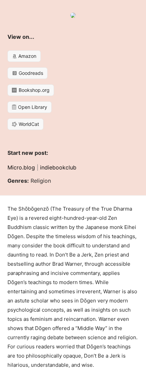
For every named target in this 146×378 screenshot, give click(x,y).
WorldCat (28, 124)
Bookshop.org (33, 90)
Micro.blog (21, 167)
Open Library (32, 107)
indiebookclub (58, 167)
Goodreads (30, 73)
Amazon (26, 56)
